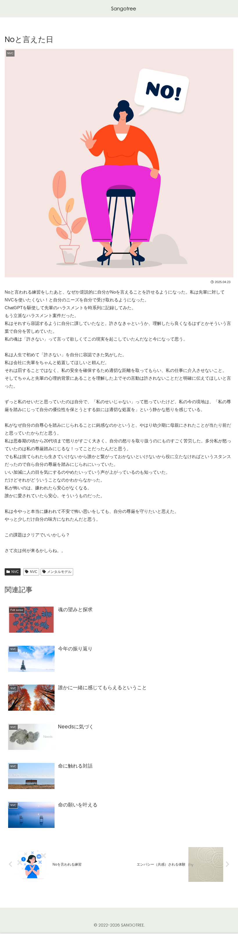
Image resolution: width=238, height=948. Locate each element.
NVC (15, 572)
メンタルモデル (59, 572)
